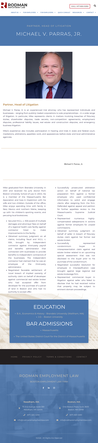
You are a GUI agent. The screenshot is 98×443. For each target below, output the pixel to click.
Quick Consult (64, 12)
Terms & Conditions (59, 357)
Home (14, 357)
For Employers (46, 12)
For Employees (29, 12)
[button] (95, 6)
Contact (90, 12)
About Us (15, 12)
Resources (77, 12)
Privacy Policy (32, 357)
